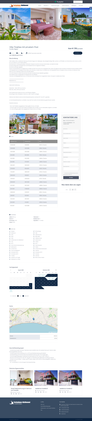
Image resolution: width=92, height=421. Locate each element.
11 (49, 278)
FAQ (41, 410)
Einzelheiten (13, 214)
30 (30, 287)
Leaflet (50, 332)
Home (39, 5)
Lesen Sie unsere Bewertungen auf (47, 1)
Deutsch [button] (78, 1)
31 (11, 290)
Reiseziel (46, 5)
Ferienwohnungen (55, 5)
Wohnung (14, 392)
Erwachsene (65, 157)
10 (46, 278)
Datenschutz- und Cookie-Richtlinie (48, 408)
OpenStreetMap (54, 332)
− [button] (11, 311)
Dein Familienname (67, 133)
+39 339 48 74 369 (65, 407)
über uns (42, 404)
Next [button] (90, 24)
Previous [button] (2, 24)
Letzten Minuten (65, 5)
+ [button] (11, 309)
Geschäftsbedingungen (45, 406)
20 (55, 281)
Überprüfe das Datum (67, 152)
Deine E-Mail (65, 138)
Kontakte (81, 5)
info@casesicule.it (64, 411)
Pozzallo (18, 392)
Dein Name (65, 128)
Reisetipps (74, 5)
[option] (15, 24)
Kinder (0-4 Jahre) (66, 161)
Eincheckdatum (66, 147)
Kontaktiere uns (77, 53)
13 (55, 278)
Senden (71, 177)
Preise (12, 136)
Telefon (64, 142)
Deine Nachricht (66, 166)
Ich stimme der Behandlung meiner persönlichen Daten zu (70, 174)
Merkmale (13, 229)
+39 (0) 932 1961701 (70, 120)
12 (52, 278)
